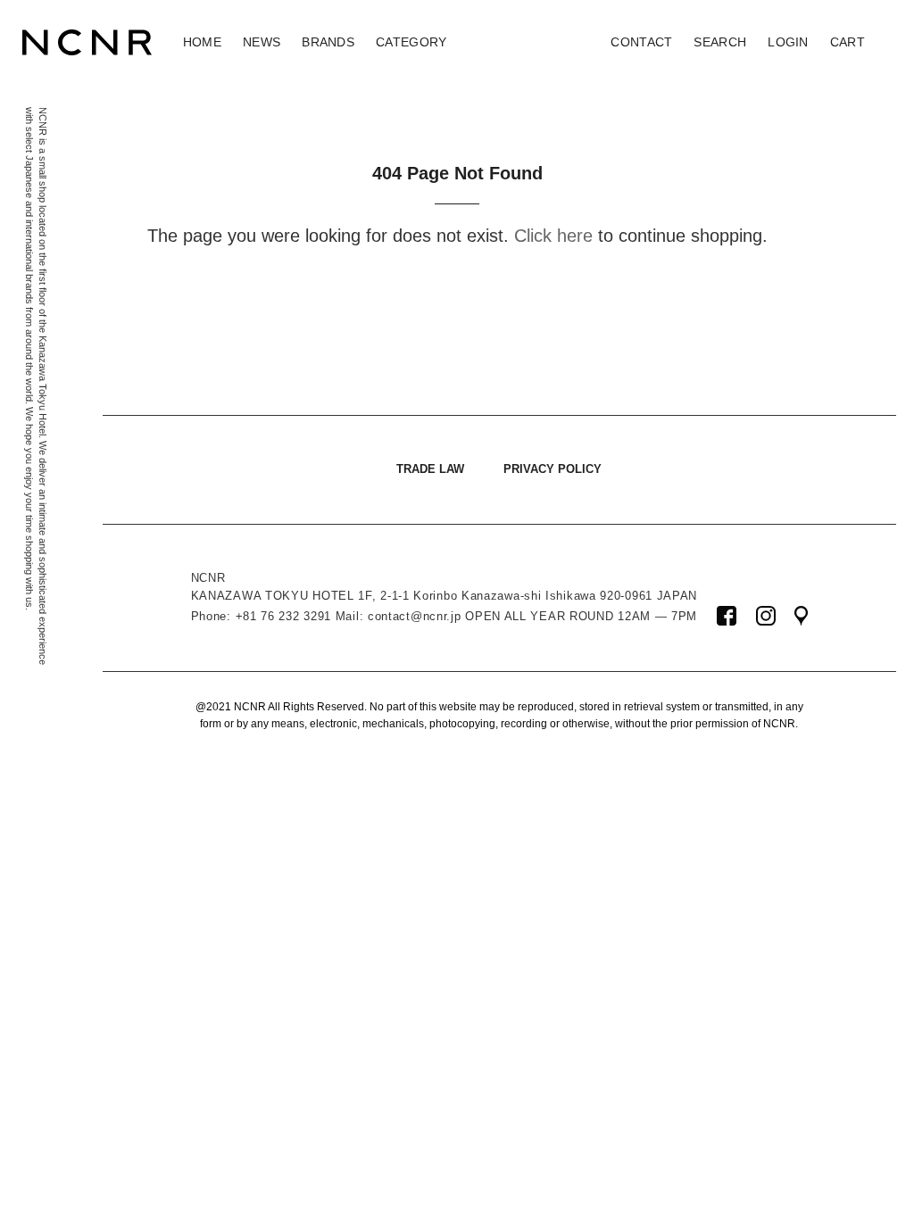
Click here (553, 235)
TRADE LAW (430, 469)
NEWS (261, 42)
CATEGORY (411, 42)
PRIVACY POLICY (552, 469)
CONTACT (641, 42)
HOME (202, 42)
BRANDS (328, 42)
